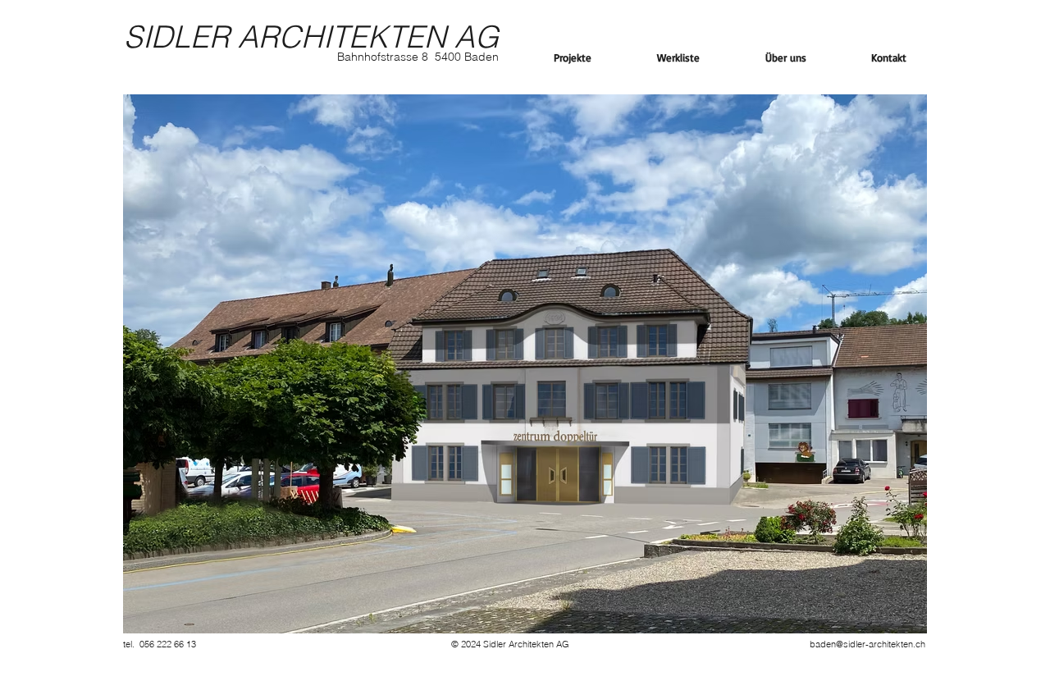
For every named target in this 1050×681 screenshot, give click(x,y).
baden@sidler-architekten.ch (867, 644)
